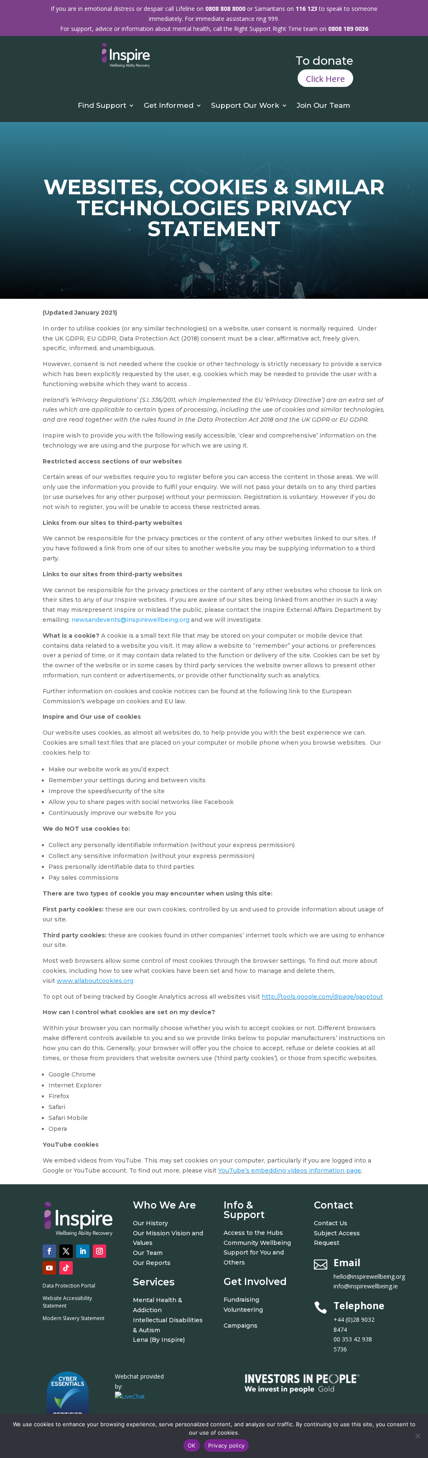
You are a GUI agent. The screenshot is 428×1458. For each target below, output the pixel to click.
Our (139, 1263)
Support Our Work (245, 105)
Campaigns (240, 1325)
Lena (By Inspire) (159, 1339)
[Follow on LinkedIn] (82, 1251)
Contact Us (330, 1223)
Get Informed (169, 105)
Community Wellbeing (257, 1243)
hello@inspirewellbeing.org (370, 1276)
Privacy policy (226, 1445)
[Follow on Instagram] (99, 1251)
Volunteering (243, 1309)
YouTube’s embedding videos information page (289, 1170)
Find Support (102, 105)
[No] (417, 1436)
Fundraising (241, 1299)
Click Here (325, 78)
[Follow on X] (66, 1251)
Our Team (148, 1253)
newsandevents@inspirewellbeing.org (130, 619)
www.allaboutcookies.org (95, 981)
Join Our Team (323, 105)
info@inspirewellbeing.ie (366, 1286)
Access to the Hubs (253, 1233)
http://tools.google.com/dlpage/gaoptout (322, 996)
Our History (150, 1223)
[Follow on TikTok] (66, 1268)
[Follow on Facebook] (49, 1251)
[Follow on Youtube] (49, 1268)
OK (192, 1445)
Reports (158, 1263)
